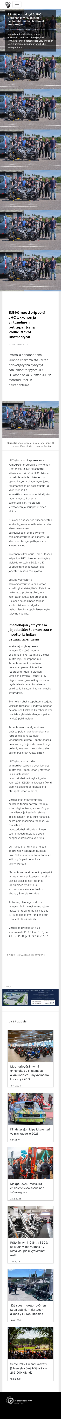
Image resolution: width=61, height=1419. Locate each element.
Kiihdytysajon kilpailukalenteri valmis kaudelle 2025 (30, 1131)
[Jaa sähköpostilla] (43, 964)
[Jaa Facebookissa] (19, 964)
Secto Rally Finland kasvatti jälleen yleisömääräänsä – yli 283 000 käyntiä (29, 1368)
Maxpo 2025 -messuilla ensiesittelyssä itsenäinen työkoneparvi (27, 1188)
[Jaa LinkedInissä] (31, 964)
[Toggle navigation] (16, 4)
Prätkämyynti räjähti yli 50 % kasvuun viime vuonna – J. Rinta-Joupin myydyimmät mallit (29, 1249)
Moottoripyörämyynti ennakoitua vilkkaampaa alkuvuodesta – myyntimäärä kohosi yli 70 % (29, 1073)
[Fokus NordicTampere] (30, 999)
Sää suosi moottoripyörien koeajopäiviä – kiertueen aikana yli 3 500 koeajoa (28, 1310)
